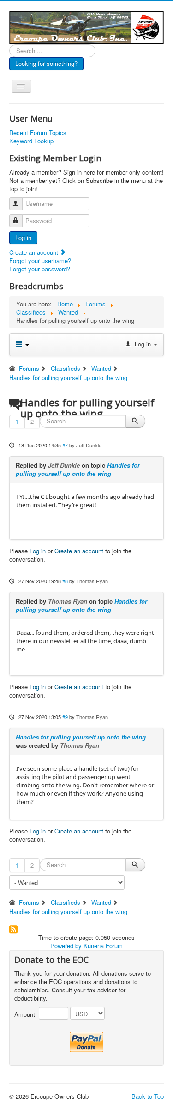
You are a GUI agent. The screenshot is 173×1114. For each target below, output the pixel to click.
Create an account (34, 252)
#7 (65, 445)
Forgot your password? (39, 268)
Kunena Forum (103, 945)
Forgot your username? (40, 260)
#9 (65, 717)
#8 (65, 581)
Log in (23, 237)
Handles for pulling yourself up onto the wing (78, 469)
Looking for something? (46, 63)
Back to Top (147, 1096)
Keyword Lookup (31, 141)
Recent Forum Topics (37, 133)
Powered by (66, 945)
